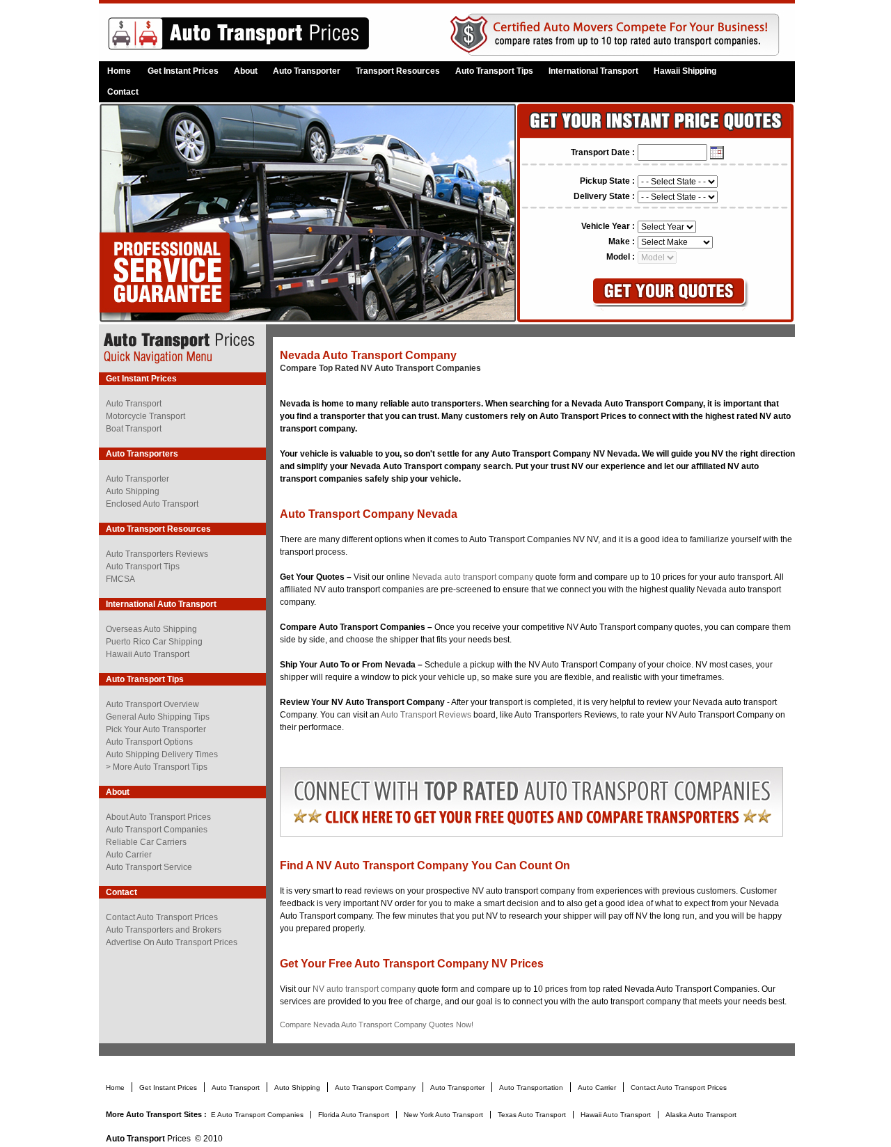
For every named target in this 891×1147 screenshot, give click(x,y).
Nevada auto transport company (472, 577)
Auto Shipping (132, 491)
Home (119, 71)
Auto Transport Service (149, 867)
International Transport (593, 71)
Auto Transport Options (149, 742)
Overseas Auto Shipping (151, 629)
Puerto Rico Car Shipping (154, 642)
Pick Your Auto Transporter (156, 729)
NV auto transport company (365, 989)
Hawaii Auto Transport (147, 654)
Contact (123, 92)
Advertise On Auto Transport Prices (171, 942)
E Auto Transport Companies (258, 1114)
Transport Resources (398, 71)
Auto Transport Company (376, 1087)
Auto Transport (133, 404)
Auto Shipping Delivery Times (162, 754)
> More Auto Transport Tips (156, 767)
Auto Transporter (306, 71)
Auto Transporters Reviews (157, 554)
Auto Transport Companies (156, 829)
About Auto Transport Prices (158, 817)
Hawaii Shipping (685, 71)
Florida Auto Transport (354, 1114)
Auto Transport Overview (152, 704)
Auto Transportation (532, 1087)
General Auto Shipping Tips (158, 717)
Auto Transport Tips (494, 71)
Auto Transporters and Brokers (163, 930)
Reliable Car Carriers (146, 842)
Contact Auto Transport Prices (162, 917)
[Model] (657, 257)
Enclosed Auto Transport (152, 504)
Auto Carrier (129, 855)
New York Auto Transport (444, 1114)
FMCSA (120, 579)
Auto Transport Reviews (426, 715)
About (246, 71)
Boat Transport (133, 429)
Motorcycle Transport (145, 416)
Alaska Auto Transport (700, 1114)
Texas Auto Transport (533, 1114)
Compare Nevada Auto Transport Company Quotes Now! (376, 1024)
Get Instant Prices (183, 71)
